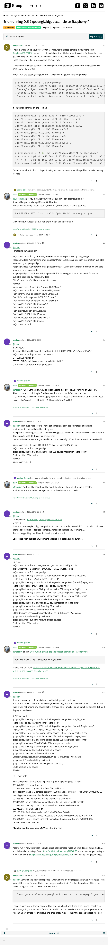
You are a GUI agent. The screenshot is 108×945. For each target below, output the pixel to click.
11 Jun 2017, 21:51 (37, 45)
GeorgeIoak (17, 45)
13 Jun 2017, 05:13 (52, 385)
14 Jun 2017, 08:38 (34, 843)
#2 (104, 194)
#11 (103, 692)
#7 (104, 482)
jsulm (15, 194)
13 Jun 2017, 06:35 (52, 647)
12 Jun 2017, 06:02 (52, 194)
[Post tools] (102, 181)
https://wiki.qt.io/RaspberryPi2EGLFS (44, 519)
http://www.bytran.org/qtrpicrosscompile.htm (51, 854)
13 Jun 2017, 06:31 (34, 554)
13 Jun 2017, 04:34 (34, 243)
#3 (104, 243)
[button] (4, 941)
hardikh (16, 243)
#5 (104, 385)
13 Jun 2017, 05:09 (34, 339)
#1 (104, 45)
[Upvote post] (91, 181)
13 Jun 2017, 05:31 (52, 482)
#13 (103, 875)
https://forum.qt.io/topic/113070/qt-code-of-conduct (31, 229)
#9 (104, 554)
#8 (104, 511)
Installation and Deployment (29, 27)
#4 (104, 339)
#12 (103, 843)
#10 (103, 647)
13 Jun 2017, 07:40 (34, 692)
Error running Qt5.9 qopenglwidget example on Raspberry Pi (58, 651)
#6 (104, 421)
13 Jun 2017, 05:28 (34, 421)
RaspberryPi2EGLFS (22, 53)
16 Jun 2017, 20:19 (37, 875)
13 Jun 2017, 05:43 (34, 511)
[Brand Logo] (23, 5)
